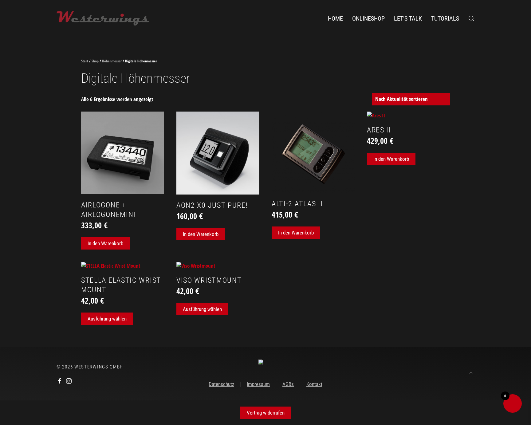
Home (335, 18)
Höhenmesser (112, 61)
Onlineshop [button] (368, 18)
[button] (471, 18)
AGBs (288, 384)
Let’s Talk (408, 18)
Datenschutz (221, 384)
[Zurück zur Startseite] (103, 18)
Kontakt (314, 384)
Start (84, 61)
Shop (95, 61)
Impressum (258, 384)
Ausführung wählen (107, 319)
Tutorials (445, 18)
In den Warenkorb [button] (105, 243)
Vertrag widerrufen (266, 413)
